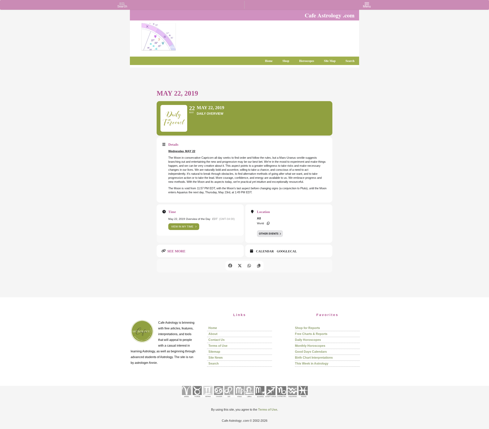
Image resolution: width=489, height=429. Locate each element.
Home (212, 328)
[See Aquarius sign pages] (292, 398)
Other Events (269, 233)
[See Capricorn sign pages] (281, 398)
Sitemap (214, 351)
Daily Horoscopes (308, 339)
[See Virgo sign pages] (239, 398)
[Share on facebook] (230, 266)
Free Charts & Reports (311, 334)
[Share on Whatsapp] (249, 266)
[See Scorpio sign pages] (260, 398)
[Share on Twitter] (239, 266)
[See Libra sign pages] (249, 398)
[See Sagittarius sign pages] (270, 398)
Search (213, 363)
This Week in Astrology (311, 363)
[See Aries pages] (186, 398)
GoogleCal (287, 251)
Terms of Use (217, 345)
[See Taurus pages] (197, 398)
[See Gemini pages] (208, 398)
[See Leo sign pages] (229, 398)
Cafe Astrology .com (170, 35)
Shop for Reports (307, 328)
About (212, 334)
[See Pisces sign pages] (303, 398)
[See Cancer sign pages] (218, 398)
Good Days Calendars (311, 351)
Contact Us (216, 339)
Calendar (265, 251)
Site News (215, 357)
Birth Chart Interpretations (314, 357)
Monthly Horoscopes (310, 345)
